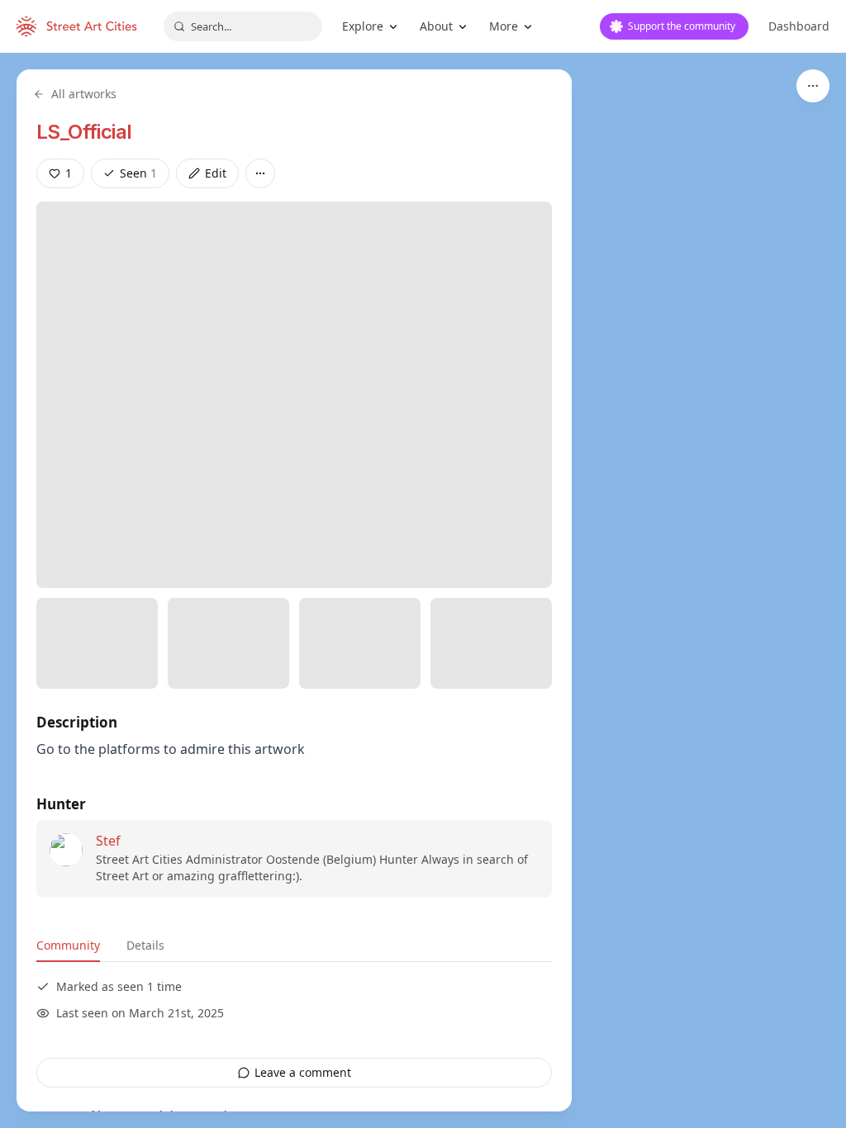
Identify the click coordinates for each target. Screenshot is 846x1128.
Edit (215, 173)
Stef (108, 841)
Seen (138, 173)
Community (68, 945)
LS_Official (83, 132)
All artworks (83, 94)
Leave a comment (302, 1072)
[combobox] (243, 26)
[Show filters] (812, 85)
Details (145, 945)
